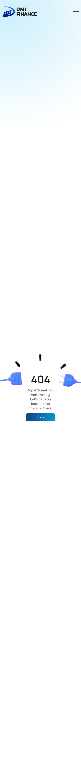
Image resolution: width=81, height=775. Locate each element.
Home (40, 417)
